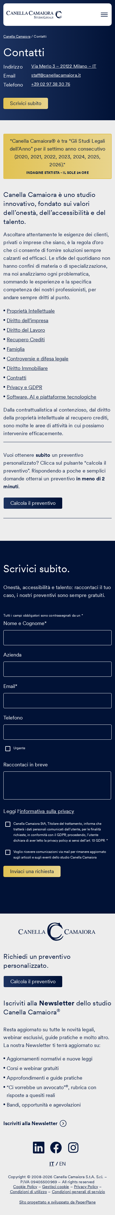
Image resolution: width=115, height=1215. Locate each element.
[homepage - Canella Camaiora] (57, 932)
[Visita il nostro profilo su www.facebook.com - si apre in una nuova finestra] (56, 1147)
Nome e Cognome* (25, 623)
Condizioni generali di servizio (78, 1191)
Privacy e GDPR (24, 387)
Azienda (12, 655)
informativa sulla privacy (47, 811)
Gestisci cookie (55, 1186)
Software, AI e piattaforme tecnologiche (51, 397)
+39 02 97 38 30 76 (50, 84)
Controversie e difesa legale (37, 359)
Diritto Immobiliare (27, 368)
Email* (10, 686)
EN (62, 1164)
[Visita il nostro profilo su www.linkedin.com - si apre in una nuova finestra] (38, 1147)
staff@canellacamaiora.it (56, 75)
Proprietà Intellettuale (31, 311)
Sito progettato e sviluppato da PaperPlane (57, 1202)
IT (51, 1164)
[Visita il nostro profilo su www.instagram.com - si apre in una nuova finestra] (73, 1147)
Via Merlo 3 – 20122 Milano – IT (63, 66)
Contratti (16, 378)
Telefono (13, 718)
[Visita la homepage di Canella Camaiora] (34, 14)
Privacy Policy (86, 1186)
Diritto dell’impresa (27, 320)
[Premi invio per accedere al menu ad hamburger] (104, 13)
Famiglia (16, 349)
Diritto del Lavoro (26, 330)
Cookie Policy (25, 1186)
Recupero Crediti (26, 339)
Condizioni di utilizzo (28, 1191)
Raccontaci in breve (25, 764)
